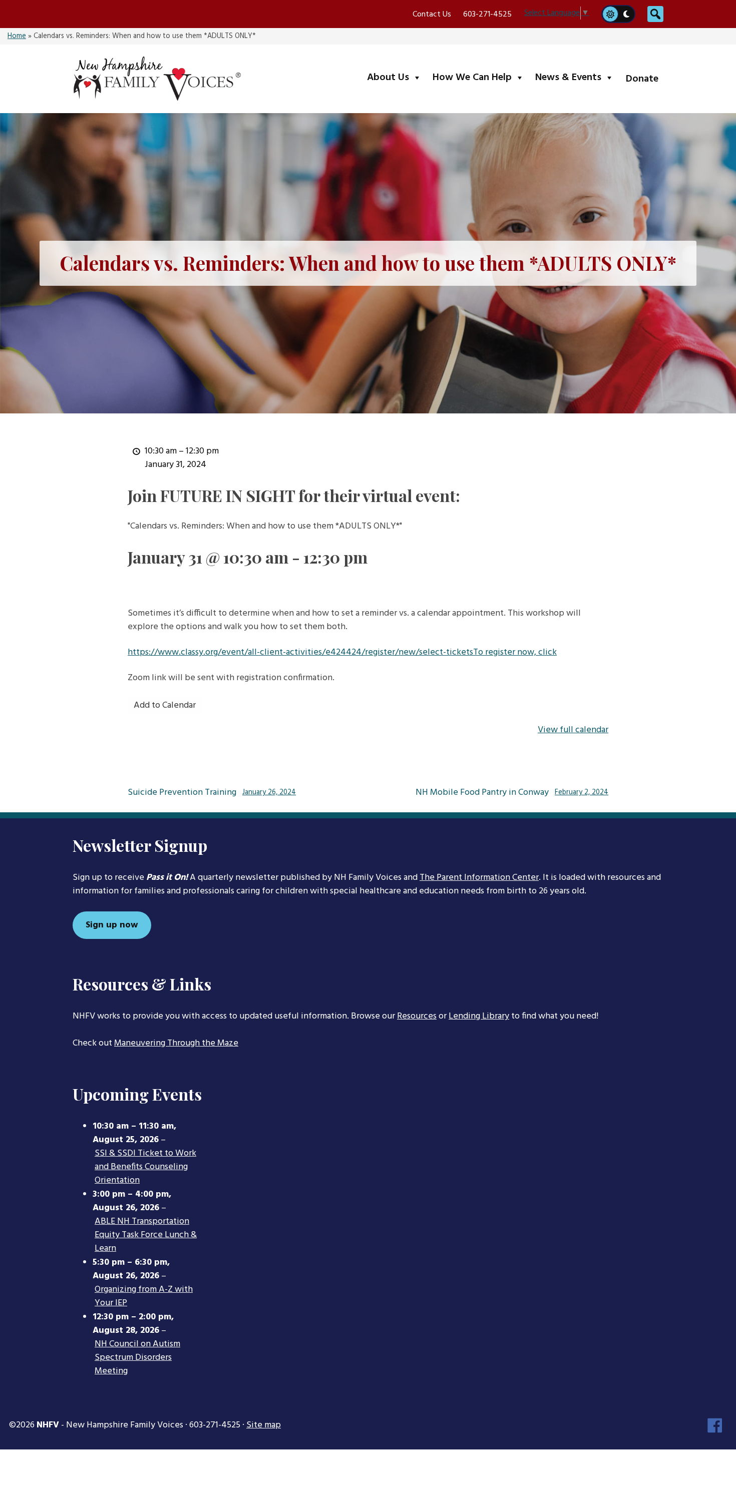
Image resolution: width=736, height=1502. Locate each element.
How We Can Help (480, 77)
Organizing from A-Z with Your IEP (144, 1296)
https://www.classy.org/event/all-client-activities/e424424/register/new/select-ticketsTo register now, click (342, 652)
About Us (396, 77)
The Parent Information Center (479, 877)
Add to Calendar (165, 705)
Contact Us (432, 14)
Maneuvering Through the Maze (176, 1043)
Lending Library (479, 1016)
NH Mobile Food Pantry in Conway (512, 793)
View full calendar (573, 730)
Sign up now (112, 925)
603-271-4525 (487, 14)
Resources (417, 1016)
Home (17, 36)
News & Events (576, 77)
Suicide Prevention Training (212, 793)
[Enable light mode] (609, 14)
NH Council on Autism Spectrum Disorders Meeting (137, 1357)
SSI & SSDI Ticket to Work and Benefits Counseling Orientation (145, 1167)
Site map (263, 1425)
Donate (642, 79)
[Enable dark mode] (626, 14)
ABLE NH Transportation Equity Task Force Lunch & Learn (146, 1235)
